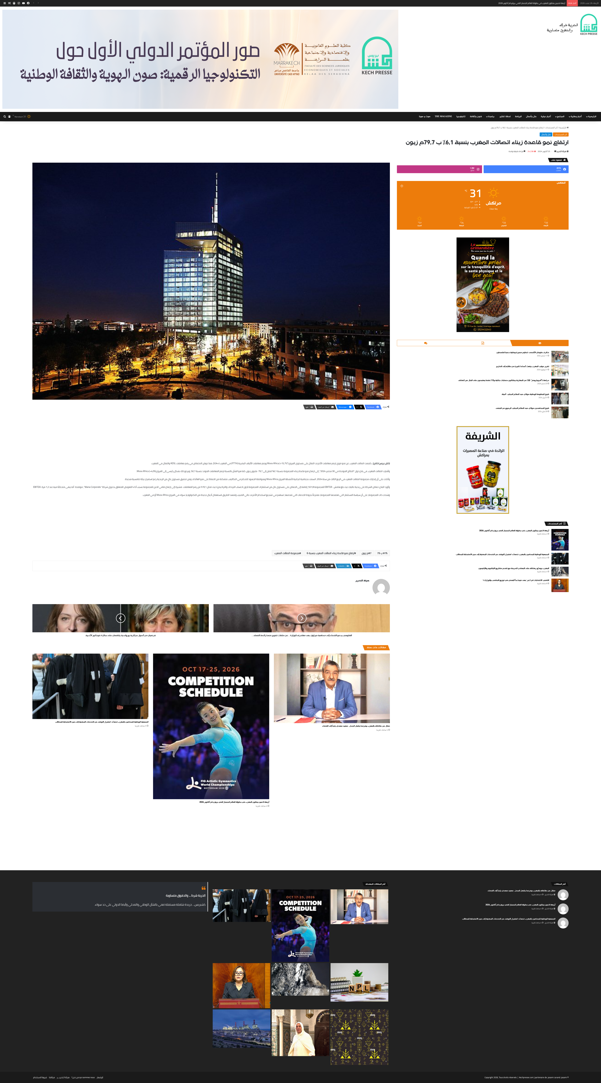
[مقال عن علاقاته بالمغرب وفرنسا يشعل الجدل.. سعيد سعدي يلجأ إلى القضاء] (332, 688)
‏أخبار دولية (546, 116)
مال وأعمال (531, 116)
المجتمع (560, 116)
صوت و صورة (424, 116)
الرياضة (518, 116)
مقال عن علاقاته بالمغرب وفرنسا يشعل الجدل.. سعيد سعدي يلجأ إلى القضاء (356, 726)
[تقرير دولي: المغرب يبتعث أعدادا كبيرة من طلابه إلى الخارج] (560, 370)
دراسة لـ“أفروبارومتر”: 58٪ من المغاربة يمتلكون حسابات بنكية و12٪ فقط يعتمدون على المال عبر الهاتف (503, 380)
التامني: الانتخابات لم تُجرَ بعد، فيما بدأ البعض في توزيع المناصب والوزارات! (516, 580)
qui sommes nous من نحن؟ (83, 1077)
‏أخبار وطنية (576, 116)
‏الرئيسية (563, 127)
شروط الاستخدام (40, 1077)
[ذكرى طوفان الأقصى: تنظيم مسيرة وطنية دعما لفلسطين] (560, 357)
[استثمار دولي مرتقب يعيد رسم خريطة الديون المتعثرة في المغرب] (359, 982)
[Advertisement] (211, 435)
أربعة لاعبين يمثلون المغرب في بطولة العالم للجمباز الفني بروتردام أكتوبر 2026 (234, 802)
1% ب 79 (382, 553)
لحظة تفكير (505, 116)
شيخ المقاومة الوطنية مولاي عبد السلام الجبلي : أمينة (525, 394)
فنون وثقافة (476, 116)
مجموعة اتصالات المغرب (287, 553)
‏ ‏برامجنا (491, 116)
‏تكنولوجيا (460, 116)
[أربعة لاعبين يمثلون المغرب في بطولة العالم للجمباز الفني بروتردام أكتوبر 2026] (211, 726)
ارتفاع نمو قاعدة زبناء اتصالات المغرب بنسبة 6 (330, 553)
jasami (564, 1077)
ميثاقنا (52, 1077)
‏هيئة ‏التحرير (561, 151)
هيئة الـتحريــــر (63, 1077)
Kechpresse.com (526, 1077)
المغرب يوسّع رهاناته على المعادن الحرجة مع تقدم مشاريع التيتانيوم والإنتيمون (513, 568)
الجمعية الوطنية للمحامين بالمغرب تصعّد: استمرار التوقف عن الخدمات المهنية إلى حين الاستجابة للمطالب (101, 722)
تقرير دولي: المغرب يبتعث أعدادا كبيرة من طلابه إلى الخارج (522, 366)
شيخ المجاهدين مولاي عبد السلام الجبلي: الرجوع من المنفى (522, 408)
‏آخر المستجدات (551, 127)
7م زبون (366, 553)
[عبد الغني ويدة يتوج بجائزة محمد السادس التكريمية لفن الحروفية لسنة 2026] (300, 1032)
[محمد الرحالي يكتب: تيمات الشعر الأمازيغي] (359, 1037)
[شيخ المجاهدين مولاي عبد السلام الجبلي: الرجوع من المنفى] (560, 412)
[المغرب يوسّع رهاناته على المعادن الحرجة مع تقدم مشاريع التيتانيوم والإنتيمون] (560, 571)
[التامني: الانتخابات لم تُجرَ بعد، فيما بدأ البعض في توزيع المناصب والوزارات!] (560, 585)
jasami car (552, 1077)
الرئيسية (592, 116)
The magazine (443, 116)
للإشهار (100, 1077)
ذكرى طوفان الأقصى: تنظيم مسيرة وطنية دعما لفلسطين (522, 352)
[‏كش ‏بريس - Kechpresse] (572, 24)
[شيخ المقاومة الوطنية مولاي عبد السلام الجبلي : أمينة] (560, 398)
